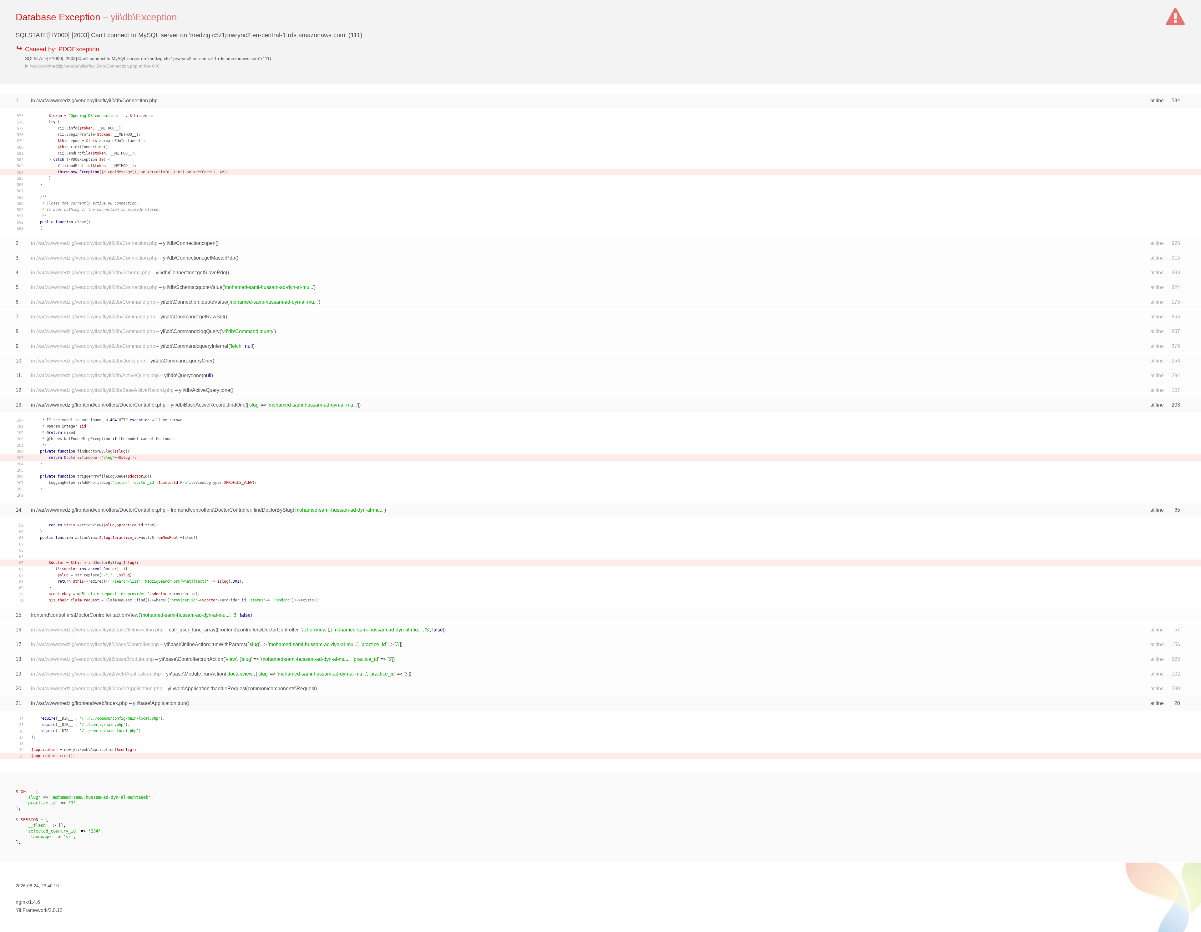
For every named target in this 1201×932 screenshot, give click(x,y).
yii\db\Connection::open (189, 243)
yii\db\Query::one (183, 375)
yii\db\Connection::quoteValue (193, 302)
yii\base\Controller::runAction (191, 659)
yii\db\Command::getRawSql (192, 316)
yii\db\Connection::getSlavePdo (191, 272)
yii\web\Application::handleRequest (207, 688)
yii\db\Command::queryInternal (194, 346)
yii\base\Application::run (159, 703)
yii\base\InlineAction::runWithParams (205, 644)
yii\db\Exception (144, 17)
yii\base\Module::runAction (195, 673)
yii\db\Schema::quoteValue (192, 287)
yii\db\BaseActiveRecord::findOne (208, 405)
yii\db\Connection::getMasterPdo (199, 258)
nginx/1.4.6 (28, 902)
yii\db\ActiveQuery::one (204, 390)
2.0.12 (56, 910)
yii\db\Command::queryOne (180, 360)
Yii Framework (32, 910)
